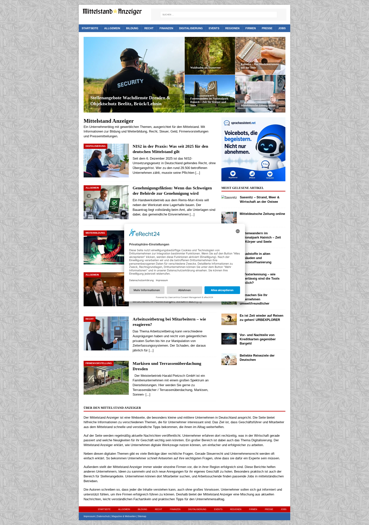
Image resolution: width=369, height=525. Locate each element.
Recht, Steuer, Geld (163, 131)
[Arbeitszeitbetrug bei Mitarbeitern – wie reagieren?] (106, 333)
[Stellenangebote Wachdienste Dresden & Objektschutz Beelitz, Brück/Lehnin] (134, 75)
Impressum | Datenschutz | (98, 516)
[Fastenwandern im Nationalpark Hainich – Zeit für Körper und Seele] (209, 94)
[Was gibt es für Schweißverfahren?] (106, 247)
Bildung (132, 28)
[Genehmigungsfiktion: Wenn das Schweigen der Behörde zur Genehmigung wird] (106, 203)
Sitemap (142, 516)
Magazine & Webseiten (124, 516)
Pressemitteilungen (103, 136)
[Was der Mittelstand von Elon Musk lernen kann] (106, 290)
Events (214, 28)
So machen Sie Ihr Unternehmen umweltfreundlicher (254, 299)
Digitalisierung (191, 28)
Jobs (282, 28)
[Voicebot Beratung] (253, 179)
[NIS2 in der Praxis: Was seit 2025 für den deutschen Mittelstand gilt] (106, 161)
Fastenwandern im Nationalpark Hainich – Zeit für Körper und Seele (209, 102)
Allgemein (112, 28)
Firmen (250, 28)
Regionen (232, 28)
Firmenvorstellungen (193, 131)
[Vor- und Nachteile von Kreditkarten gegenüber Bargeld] (229, 338)
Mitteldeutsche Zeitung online (258, 105)
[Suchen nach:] (219, 14)
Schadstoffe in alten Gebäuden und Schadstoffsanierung (255, 258)
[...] (197, 173)
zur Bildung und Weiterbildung (125, 131)
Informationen (93, 131)
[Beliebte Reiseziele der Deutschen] (229, 359)
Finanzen (166, 28)
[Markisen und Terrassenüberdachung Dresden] (106, 378)
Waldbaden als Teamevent (205, 67)
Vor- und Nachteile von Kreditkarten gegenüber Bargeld (258, 339)
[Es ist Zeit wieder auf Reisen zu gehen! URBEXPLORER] (229, 319)
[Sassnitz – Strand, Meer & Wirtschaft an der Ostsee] (229, 197)
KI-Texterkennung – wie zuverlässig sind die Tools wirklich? (259, 278)
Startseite (90, 28)
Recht (149, 28)
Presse (267, 28)
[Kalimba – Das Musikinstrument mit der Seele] (260, 56)
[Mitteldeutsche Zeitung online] (260, 94)
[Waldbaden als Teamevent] (209, 56)
